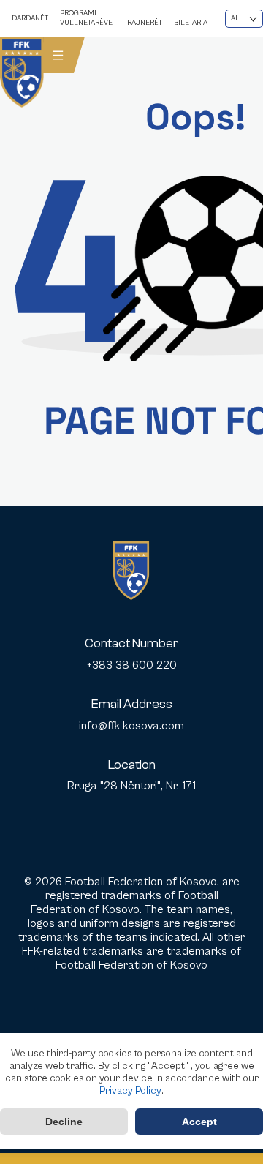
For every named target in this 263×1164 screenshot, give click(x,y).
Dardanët (30, 18)
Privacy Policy (130, 1091)
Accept (199, 1121)
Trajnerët (143, 22)
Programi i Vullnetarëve (86, 18)
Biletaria (190, 22)
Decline (64, 1121)
